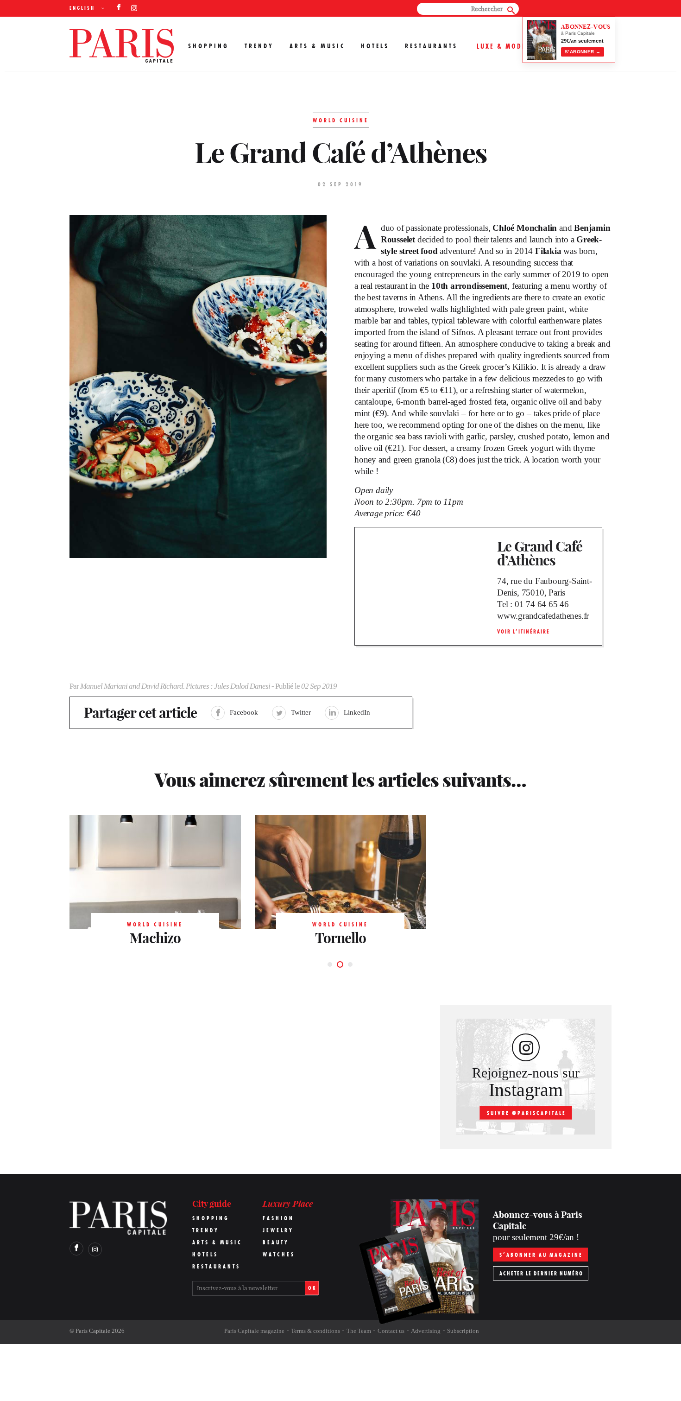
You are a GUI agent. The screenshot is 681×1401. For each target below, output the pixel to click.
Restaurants (431, 46)
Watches (279, 1254)
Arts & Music (317, 46)
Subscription (463, 1330)
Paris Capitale (93, 1330)
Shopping (208, 46)
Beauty (276, 1242)
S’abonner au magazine (541, 1254)
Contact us (391, 1330)
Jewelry (278, 1230)
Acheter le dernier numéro (541, 1273)
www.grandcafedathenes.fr (543, 616)
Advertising (426, 1330)
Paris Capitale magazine (254, 1330)
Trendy (259, 46)
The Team (359, 1330)
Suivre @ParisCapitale (526, 1112)
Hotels (375, 46)
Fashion (278, 1218)
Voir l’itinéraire (523, 631)
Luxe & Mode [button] (501, 46)
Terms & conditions (315, 1330)
